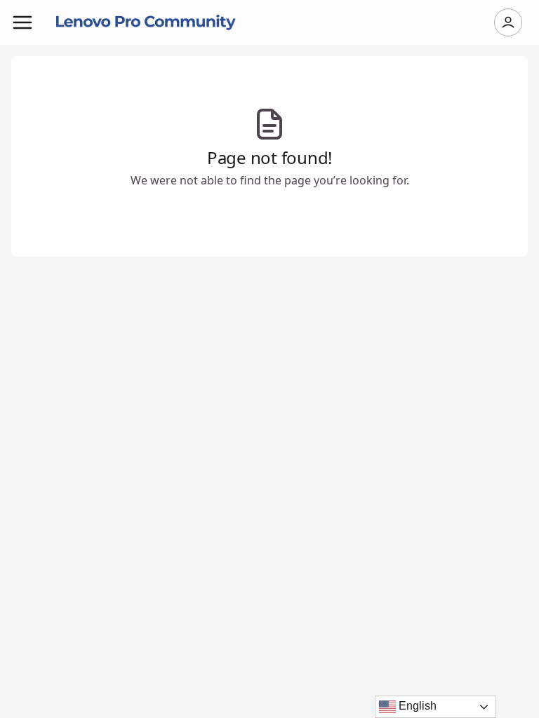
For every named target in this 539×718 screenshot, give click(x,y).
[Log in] (508, 22)
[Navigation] (22, 22)
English (416, 706)
